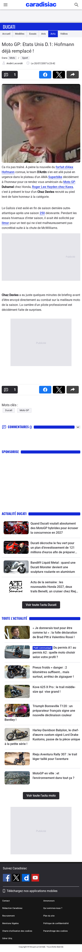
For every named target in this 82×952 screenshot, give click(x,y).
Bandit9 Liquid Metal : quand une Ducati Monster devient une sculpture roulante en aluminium (53, 567)
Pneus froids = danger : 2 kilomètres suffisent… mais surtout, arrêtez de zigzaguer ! (53, 672)
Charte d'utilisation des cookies (17, 931)
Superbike (55, 177)
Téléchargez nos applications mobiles (32, 891)
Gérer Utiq (7, 938)
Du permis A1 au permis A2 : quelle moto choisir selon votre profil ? (54, 652)
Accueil (6, 33)
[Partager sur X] (60, 73)
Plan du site (49, 916)
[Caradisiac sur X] (16, 878)
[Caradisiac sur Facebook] (7, 878)
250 (42, 213)
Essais (32, 33)
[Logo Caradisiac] (41, 7)
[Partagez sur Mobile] (73, 73)
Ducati (9, 26)
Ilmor (5, 223)
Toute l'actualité (14, 618)
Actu (53, 33)
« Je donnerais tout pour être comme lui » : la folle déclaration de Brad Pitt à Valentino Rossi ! (55, 632)
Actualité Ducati (14, 513)
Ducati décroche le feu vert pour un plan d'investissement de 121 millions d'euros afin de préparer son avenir (53, 548)
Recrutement (8, 916)
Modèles (19, 33)
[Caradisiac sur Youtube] (35, 878)
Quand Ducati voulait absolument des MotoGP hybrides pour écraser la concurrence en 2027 (54, 528)
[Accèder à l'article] (16, 527)
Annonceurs (49, 901)
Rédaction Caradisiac (12, 908)
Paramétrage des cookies (55, 931)
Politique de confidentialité (56, 923)
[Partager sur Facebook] (46, 73)
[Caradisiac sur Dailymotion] (26, 878)
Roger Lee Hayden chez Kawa (52, 187)
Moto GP (69, 182)
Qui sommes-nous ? (52, 908)
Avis (43, 33)
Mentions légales (10, 923)
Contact (6, 901)
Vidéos (64, 33)
